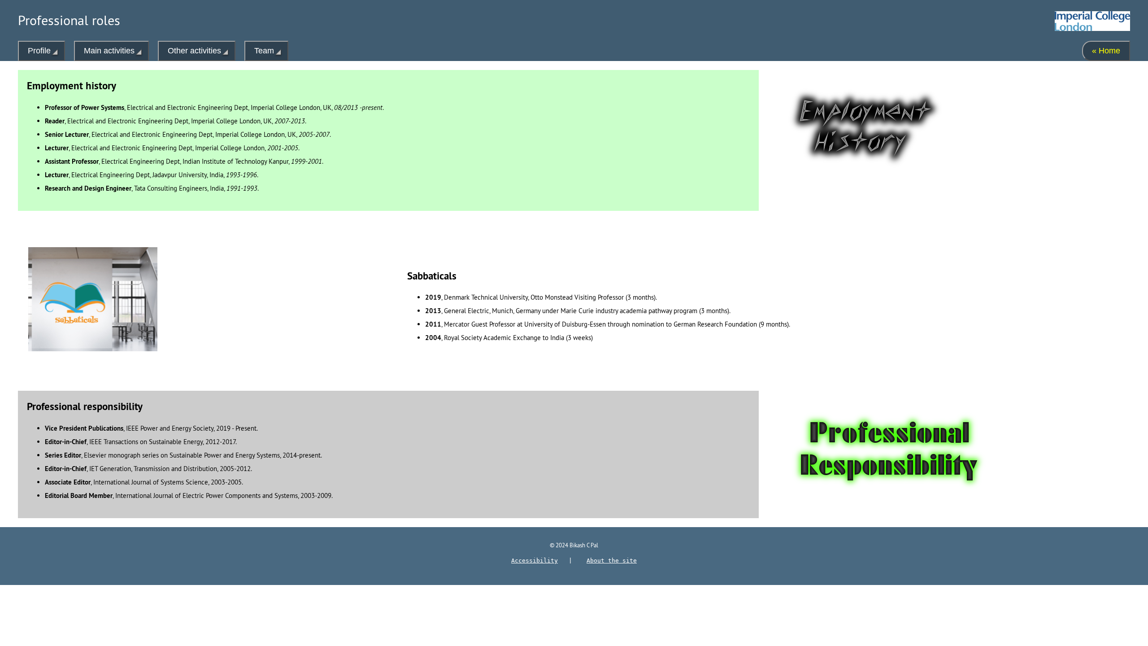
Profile (39, 50)
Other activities (194, 50)
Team (264, 50)
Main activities (109, 50)
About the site (612, 560)
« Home (1106, 50)
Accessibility (534, 560)
